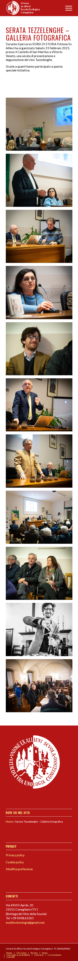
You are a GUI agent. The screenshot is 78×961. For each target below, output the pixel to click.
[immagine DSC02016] (40, 575)
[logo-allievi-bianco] (32, 8)
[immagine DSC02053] (40, 462)
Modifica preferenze (19, 869)
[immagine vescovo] (40, 126)
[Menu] (66, 8)
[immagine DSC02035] (40, 519)
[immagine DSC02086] (40, 406)
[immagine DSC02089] (40, 350)
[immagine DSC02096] (40, 294)
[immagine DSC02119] (40, 631)
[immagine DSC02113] (40, 687)
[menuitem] (66, 8)
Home (9, 821)
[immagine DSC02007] (40, 238)
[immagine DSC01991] (40, 182)
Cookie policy (15, 862)
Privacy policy (15, 855)
